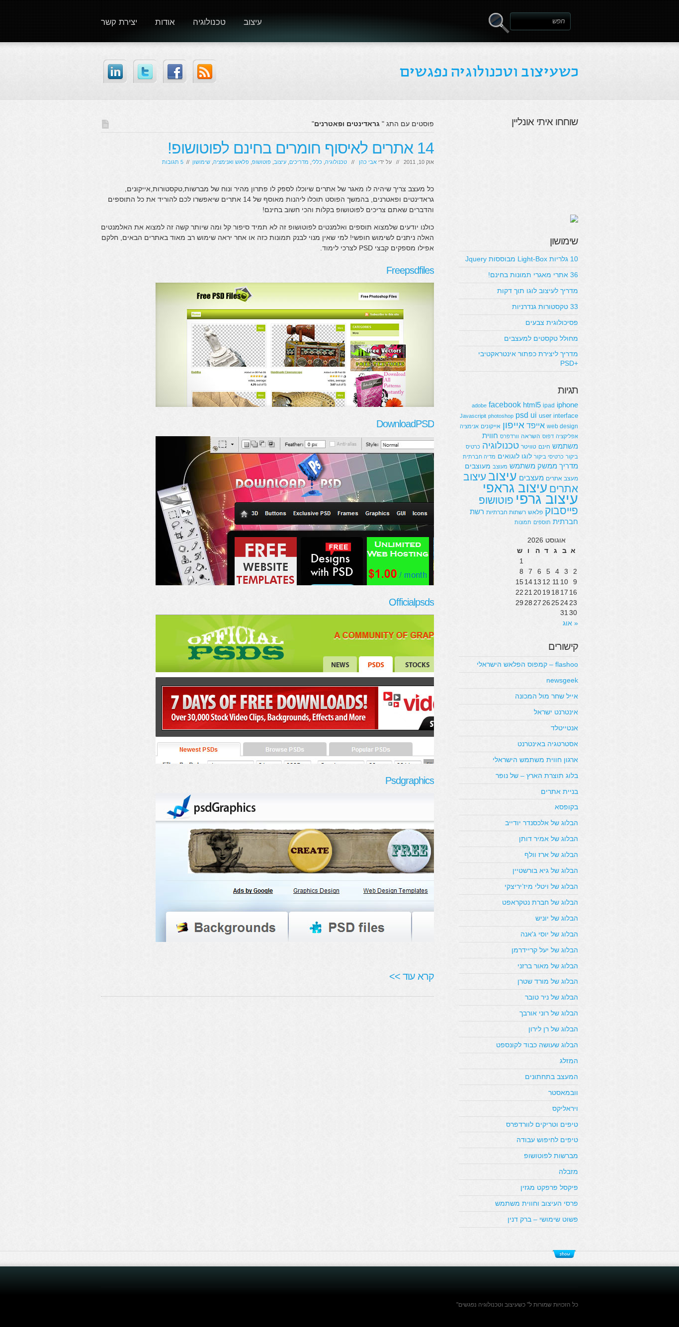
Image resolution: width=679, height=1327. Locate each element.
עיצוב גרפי (546, 498)
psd (521, 414)
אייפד (535, 425)
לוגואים (508, 456)
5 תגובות (172, 162)
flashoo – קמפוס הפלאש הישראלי (527, 664)
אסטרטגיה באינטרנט (547, 744)
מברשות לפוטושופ (551, 1156)
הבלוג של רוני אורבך (548, 1013)
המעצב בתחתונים (551, 1077)
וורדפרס (509, 436)
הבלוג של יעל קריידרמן (544, 950)
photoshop (500, 416)
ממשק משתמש (533, 466)
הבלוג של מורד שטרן (547, 981)
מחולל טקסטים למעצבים (541, 338)
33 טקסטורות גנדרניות (545, 307)
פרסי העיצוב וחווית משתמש (536, 1203)
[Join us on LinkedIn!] (115, 71)
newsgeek (562, 680)
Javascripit (473, 416)
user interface (558, 415)
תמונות (522, 522)
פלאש (535, 512)
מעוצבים (478, 466)
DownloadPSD (405, 423)
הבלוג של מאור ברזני (547, 966)
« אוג (570, 623)
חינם (544, 446)
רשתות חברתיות (506, 512)
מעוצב (500, 466)
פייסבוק (561, 510)
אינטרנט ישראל (556, 712)
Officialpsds (411, 602)
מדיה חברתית (479, 457)
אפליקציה (567, 436)
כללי (317, 162)
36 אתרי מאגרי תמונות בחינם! (533, 275)
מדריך (568, 466)
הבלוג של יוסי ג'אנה (549, 934)
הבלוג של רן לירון (553, 1029)
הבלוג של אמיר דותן (548, 839)
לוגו (526, 456)
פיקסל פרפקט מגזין (549, 1187)
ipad (549, 405)
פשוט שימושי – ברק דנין (543, 1219)
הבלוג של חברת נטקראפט (540, 902)
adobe (479, 405)
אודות (165, 22)
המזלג (569, 1061)
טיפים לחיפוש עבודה (547, 1140)
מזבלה (568, 1171)
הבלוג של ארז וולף (551, 855)
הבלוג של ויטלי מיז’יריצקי (541, 886)
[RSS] (204, 71)
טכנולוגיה (209, 22)
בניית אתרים (559, 791)
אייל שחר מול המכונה (546, 696)
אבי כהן (368, 162)
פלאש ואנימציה (231, 162)
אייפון (513, 425)
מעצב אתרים (562, 478)
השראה (530, 436)
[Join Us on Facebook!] (174, 71)
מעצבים (531, 477)
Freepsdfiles (410, 270)
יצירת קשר (119, 22)
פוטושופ (261, 162)
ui (533, 414)
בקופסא (566, 807)
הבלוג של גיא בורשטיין (545, 870)
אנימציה (469, 426)
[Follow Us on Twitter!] (145, 71)
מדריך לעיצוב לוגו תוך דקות (537, 291)
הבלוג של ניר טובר (551, 997)
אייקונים (491, 426)
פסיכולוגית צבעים (551, 322)
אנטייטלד (564, 728)
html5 (532, 404)
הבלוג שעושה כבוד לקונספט (537, 1045)
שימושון (201, 162)
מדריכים (299, 162)
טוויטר (528, 446)
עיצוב (253, 22)
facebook (505, 404)
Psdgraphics (409, 780)
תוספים (542, 522)
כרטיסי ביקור (549, 457)
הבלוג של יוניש (556, 918)
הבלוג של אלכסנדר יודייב (541, 823)
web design (562, 426)
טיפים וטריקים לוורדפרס (542, 1124)
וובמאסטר (563, 1092)
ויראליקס (565, 1108)
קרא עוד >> (411, 976)
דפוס (548, 436)
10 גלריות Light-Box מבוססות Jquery (521, 259)
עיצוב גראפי (515, 487)
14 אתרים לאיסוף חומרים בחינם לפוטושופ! (301, 148)
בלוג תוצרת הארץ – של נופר (537, 776)
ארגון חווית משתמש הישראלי (535, 760)
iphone (567, 404)
